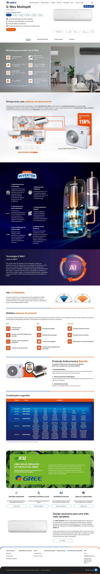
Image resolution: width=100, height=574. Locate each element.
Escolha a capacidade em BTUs (13, 12)
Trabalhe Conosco (61, 550)
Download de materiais (49, 550)
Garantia (71, 39)
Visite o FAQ (16, 506)
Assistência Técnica (38, 556)
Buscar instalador (38, 506)
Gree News (66, 2)
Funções (28, 39)
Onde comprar (11, 29)
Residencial (8, 553)
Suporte (53, 2)
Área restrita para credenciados (74, 550)
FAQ (85, 553)
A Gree (59, 2)
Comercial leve (9, 556)
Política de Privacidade (45, 570)
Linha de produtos (34, 2)
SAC (72, 2)
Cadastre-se (83, 506)
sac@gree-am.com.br (89, 556)
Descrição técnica (42, 39)
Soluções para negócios (11, 558)
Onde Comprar (45, 2)
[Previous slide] (52, 31)
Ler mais (62, 540)
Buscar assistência (61, 506)
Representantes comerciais (25, 550)
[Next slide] (92, 31)
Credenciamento (37, 553)
